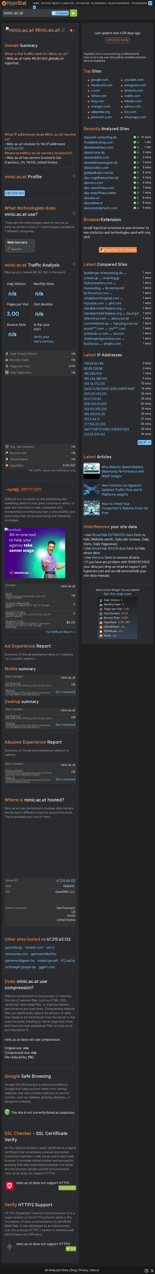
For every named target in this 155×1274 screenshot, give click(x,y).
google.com (99, 80)
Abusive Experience (33, 742)
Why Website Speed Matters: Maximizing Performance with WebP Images (123, 471)
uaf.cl (50, 948)
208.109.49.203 (95, 404)
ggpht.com (47, 967)
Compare (62, 13)
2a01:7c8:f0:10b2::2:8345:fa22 (106, 429)
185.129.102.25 (94, 414)
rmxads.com (34, 948)
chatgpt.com (100, 106)
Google (28, 1076)
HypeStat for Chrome (120, 250)
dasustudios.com (96, 168)
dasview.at (91, 198)
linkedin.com (133, 101)
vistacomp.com (16, 954)
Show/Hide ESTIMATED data (112, 535)
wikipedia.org (100, 112)
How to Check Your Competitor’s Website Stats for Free (125, 508)
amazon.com (133, 91)
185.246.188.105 (95, 379)
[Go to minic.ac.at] (63, 30)
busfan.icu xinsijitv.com (102, 344)
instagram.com (135, 85)
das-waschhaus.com (99, 188)
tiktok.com (99, 96)
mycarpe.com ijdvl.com (102, 303)
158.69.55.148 (93, 364)
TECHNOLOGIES (139, 3)
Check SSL (67, 1188)
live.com (130, 112)
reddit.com (132, 96)
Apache (16, 249)
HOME (36, 3)
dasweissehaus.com (98, 148)
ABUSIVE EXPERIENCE (119, 3)
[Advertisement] (40, 100)
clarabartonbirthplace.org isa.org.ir (111, 313)
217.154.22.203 (94, 424)
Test (72, 1248)
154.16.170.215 (94, 384)
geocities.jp (13, 948)
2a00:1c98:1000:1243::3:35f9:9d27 (109, 389)
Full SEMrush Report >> (61, 632)
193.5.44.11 (92, 419)
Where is (34, 800)
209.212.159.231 (95, 394)
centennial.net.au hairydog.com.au (111, 324)
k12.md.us (68, 961)
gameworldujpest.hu (20, 961)
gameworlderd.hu (43, 954)
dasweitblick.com (96, 158)
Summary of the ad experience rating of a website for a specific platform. (39, 657)
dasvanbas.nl (93, 203)
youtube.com (133, 80)
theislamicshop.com (98, 142)
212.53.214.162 (94, 434)
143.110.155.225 (95, 409)
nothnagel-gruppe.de (20, 967)
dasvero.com (93, 183)
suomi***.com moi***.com (105, 329)
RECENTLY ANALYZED (63, 3)
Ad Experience (28, 646)
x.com (95, 91)
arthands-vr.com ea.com (104, 334)
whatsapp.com (135, 117)
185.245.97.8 (93, 374)
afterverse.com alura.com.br (106, 319)
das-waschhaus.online (100, 193)
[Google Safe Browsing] (7, 1112)
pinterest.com (101, 117)
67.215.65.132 (14, 149)
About (95, 1270)
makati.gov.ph (48, 961)
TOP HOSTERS (82, 3)
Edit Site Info (14, 193)
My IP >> (144, 442)
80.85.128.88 (93, 369)
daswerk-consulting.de (100, 137)
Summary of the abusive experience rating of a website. (36, 753)
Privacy (83, 1270)
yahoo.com (132, 106)
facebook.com (101, 85)
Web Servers (17, 243)
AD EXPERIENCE (99, 3)
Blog (74, 1270)
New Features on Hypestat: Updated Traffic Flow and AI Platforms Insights (122, 490)
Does (26, 984)
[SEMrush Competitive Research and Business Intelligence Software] (23, 490)
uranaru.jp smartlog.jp (101, 278)
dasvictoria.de (94, 153)
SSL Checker (36, 1136)
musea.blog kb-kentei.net (104, 288)
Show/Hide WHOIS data (109, 549)
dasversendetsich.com (100, 208)
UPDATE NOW (118, 40)
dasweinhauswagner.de (100, 163)
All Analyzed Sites (56, 1270)
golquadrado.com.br (98, 173)
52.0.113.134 (92, 399)
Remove (98, 558)
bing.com (97, 101)
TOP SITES (46, 3)
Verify (28, 1205)
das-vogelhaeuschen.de (101, 178)
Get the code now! (117, 594)
